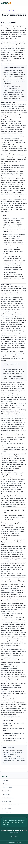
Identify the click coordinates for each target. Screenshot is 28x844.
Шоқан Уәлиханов (7, 812)
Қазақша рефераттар (8, 10)
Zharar (6, 2)
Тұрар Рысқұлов (6, 808)
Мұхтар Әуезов (6, 794)
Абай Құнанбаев (6, 791)
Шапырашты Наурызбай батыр (10, 805)
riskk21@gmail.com (14, 832)
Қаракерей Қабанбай (7, 798)
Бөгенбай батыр (6, 801)
